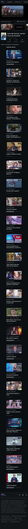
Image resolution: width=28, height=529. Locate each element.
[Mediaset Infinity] (2, 2)
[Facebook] (19, 495)
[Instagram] (23, 495)
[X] (26, 495)
